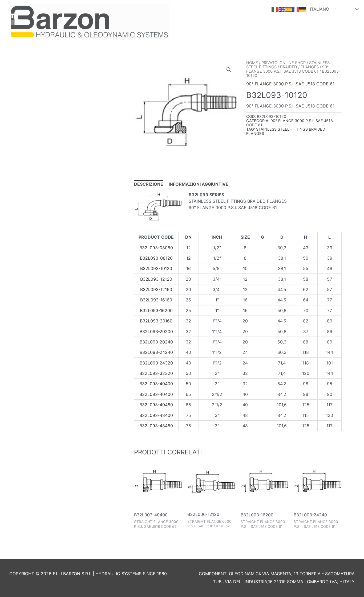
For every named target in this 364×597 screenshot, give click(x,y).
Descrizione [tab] (148, 184)
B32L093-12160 (156, 289)
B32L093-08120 (156, 258)
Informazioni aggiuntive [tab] (198, 184)
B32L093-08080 (156, 247)
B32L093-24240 (156, 352)
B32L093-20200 (156, 331)
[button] (229, 69)
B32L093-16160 (156, 299)
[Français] (295, 9)
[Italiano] (275, 9)
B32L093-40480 (156, 404)
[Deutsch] (302, 9)
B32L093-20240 (156, 342)
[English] (281, 9)
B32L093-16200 (156, 310)
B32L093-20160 (156, 321)
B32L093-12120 (156, 279)
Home (252, 62)
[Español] (288, 9)
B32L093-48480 (156, 425)
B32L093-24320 (156, 363)
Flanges (310, 67)
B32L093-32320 (156, 373)
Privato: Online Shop (283, 62)
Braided (288, 67)
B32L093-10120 (156, 268)
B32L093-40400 (156, 383)
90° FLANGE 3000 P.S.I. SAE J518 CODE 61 (287, 69)
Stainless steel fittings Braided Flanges (285, 131)
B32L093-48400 (156, 415)
